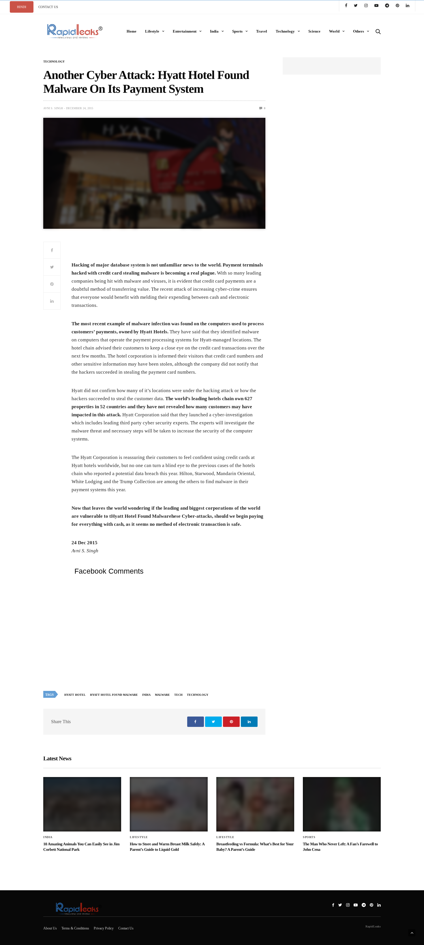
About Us (50, 928)
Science (314, 31)
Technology (285, 31)
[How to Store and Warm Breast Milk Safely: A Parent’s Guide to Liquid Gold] (169, 804)
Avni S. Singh (53, 108)
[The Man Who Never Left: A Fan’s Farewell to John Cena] (342, 804)
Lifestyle (152, 31)
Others (358, 31)
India (214, 31)
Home (131, 31)
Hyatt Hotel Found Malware (114, 694)
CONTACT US (48, 7)
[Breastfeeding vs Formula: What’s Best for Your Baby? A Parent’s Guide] (255, 804)
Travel (261, 31)
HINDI (21, 7)
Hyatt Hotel (75, 694)
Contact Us (126, 928)
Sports (237, 31)
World (334, 31)
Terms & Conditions (75, 928)
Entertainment (184, 31)
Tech (178, 694)
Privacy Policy (104, 928)
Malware (162, 694)
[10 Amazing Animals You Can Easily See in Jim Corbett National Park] (82, 804)
